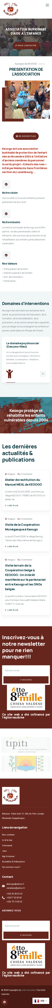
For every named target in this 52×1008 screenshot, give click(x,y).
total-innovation (29, 990)
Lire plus (12, 505)
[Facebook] (4, 1002)
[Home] (11, 795)
